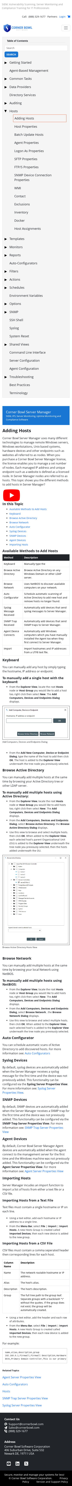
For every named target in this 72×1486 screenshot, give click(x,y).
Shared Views (19, 344)
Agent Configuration (24, 368)
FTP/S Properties (26, 167)
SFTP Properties (25, 159)
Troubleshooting (21, 377)
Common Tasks (20, 78)
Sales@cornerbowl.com (24, 1428)
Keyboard (15, 513)
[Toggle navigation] (66, 28)
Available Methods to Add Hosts (28, 509)
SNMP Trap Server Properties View (25, 1398)
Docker (19, 220)
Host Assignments (27, 228)
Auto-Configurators (23, 263)
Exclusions (22, 204)
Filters (13, 271)
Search (11, 54)
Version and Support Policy (52, 1481)
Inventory (21, 212)
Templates (16, 239)
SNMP (13, 312)
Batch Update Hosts (29, 134)
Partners (52, 16)
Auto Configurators (37, 1053)
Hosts (13, 111)
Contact (20, 196)
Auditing (15, 103)
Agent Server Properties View (44, 1171)
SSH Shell (16, 320)
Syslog (14, 328)
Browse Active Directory (23, 518)
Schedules (16, 287)
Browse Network (18, 522)
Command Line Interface (27, 352)
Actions (14, 279)
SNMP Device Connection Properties (33, 177)
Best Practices (19, 385)
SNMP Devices (17, 535)
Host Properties (25, 126)
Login (62, 16)
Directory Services (22, 95)
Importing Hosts (18, 544)
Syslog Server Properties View (22, 1405)
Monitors (16, 247)
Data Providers (20, 87)
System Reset (19, 336)
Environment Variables (26, 295)
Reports (15, 255)
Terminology (18, 393)
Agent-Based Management (28, 70)
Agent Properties (26, 142)
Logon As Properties (29, 151)
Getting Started (20, 62)
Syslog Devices (17, 531)
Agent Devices (17, 540)
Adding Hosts (24, 118)
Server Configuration (24, 360)
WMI (17, 188)
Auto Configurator (19, 526)
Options (15, 304)
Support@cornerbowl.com (26, 1424)
